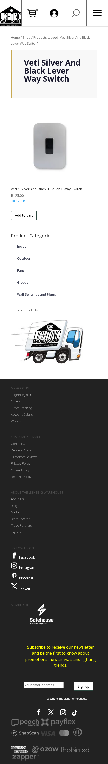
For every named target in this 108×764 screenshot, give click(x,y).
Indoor (22, 246)
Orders (15, 401)
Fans (20, 270)
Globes (22, 282)
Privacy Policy (20, 463)
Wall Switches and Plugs (36, 294)
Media (15, 512)
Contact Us (18, 444)
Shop (27, 37)
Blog (14, 506)
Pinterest (26, 578)
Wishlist (16, 421)
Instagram (27, 567)
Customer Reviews (24, 457)
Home (15, 37)
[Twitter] (14, 586)
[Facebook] (14, 556)
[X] (51, 712)
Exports (16, 532)
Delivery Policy (21, 450)
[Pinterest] (14, 576)
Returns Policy (21, 477)
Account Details (22, 414)
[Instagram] (14, 566)
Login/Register (21, 395)
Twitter (24, 588)
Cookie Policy (20, 470)
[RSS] (74, 713)
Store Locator (20, 519)
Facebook (27, 557)
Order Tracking (21, 408)
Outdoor (24, 258)
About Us (17, 499)
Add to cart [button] (24, 215)
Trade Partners (21, 525)
